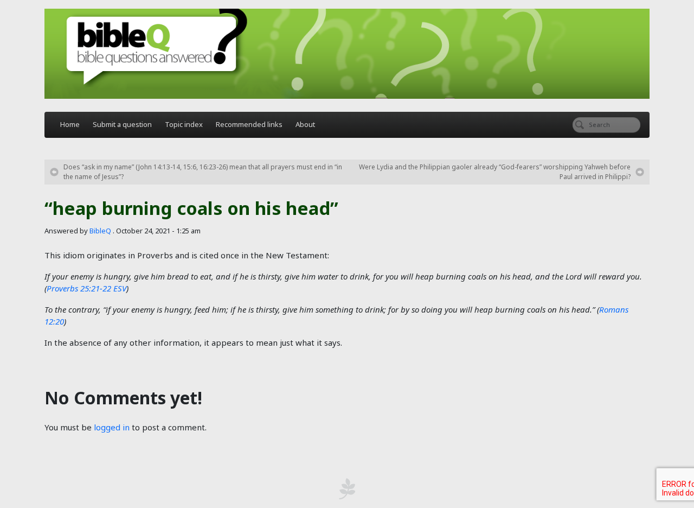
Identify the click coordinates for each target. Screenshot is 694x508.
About (305, 124)
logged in (112, 427)
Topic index (184, 124)
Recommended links (249, 124)
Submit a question (122, 124)
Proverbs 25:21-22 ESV (86, 288)
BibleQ (100, 231)
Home (70, 124)
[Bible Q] (347, 54)
